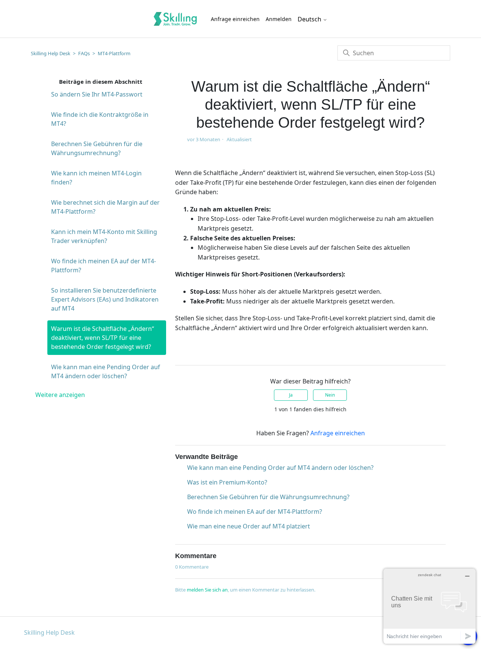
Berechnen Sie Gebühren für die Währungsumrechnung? (96, 148)
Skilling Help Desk (50, 53)
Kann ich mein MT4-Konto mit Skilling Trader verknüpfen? (104, 236)
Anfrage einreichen (235, 19)
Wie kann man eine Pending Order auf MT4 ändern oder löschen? (105, 371)
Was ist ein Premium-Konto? (227, 482)
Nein (330, 395)
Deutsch (310, 19)
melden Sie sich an (207, 589)
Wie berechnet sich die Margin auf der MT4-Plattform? (105, 207)
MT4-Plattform (114, 53)
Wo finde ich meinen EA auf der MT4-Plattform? (103, 265)
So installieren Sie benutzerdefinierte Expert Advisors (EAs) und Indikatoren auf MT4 (105, 299)
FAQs (84, 53)
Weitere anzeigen (60, 395)
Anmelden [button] (279, 19)
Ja (291, 395)
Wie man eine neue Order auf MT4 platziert (248, 526)
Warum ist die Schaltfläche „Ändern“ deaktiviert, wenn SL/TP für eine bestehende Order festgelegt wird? (102, 337)
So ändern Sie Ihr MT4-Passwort (96, 94)
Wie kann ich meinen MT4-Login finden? (96, 177)
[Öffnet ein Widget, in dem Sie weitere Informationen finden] (429, 606)
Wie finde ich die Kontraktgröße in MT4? (99, 119)
